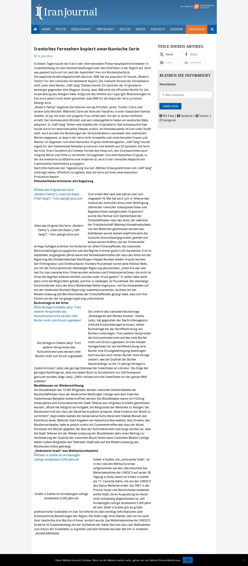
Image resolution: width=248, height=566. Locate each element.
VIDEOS (140, 29)
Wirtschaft (105, 29)
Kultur (125, 29)
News (46, 29)
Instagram (169, 120)
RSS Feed (168, 116)
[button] (169, 54)
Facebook (186, 116)
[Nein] (243, 560)
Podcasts (158, 29)
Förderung (196, 29)
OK (188, 560)
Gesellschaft (81, 29)
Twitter (203, 116)
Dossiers (176, 29)
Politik (61, 29)
